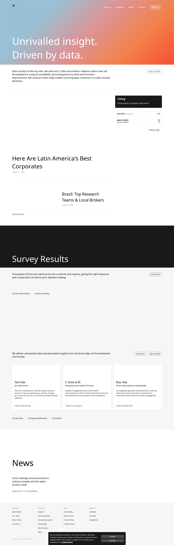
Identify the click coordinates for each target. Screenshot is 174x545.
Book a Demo (43, 528)
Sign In (155, 7)
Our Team (16, 516)
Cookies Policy (69, 524)
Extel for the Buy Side (124, 406)
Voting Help (42, 524)
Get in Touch (154, 71)
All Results (155, 274)
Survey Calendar (44, 516)
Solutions (140, 353)
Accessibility (68, 512)
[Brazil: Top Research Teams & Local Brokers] (35, 193)
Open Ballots (121, 114)
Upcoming (129, 114)
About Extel (155, 353)
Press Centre (17, 520)
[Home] (21, 7)
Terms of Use (69, 516)
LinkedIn (92, 512)
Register (134, 103)
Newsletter (93, 520)
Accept (112, 536)
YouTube (92, 516)
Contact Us (16, 524)
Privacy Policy (69, 520)
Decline (112, 540)
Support (41, 512)
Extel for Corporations (74, 406)
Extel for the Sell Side (22, 406)
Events (142, 7)
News (131, 7)
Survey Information (45, 520)
